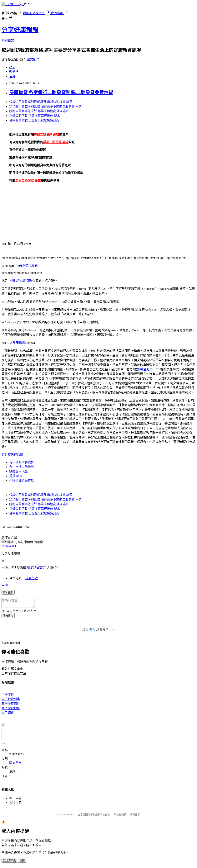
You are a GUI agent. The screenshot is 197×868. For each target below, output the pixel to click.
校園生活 (31, 578)
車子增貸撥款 (11, 708)
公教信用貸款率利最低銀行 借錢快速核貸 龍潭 (40, 101)
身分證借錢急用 (12, 454)
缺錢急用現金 (18, 471)
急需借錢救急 (28, 265)
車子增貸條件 (11, 703)
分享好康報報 (20, 29)
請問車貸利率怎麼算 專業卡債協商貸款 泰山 (39, 111)
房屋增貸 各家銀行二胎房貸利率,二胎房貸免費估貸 (61, 92)
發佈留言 (8, 615)
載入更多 (8, 592)
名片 (12, 76)
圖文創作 (33, 59)
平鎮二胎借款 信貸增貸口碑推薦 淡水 (34, 115)
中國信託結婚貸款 (21, 480)
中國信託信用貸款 (20, 280)
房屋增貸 (19, 342)
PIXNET (69, 814)
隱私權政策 (120, 814)
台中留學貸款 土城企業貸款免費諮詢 (34, 120)
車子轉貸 (8, 712)
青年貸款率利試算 (21, 462)
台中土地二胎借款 (21, 466)
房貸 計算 (15, 476)
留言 (40, 567)
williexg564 (9, 545)
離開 (22, 860)
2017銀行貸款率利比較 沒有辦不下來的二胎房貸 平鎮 (45, 106)
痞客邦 (31, 567)
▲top (5, 584)
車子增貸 (8, 694)
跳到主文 (8, 40)
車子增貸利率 (11, 699)
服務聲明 (135, 814)
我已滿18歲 (9, 860)
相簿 (12, 67)
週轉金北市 (145, 369)
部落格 (13, 71)
